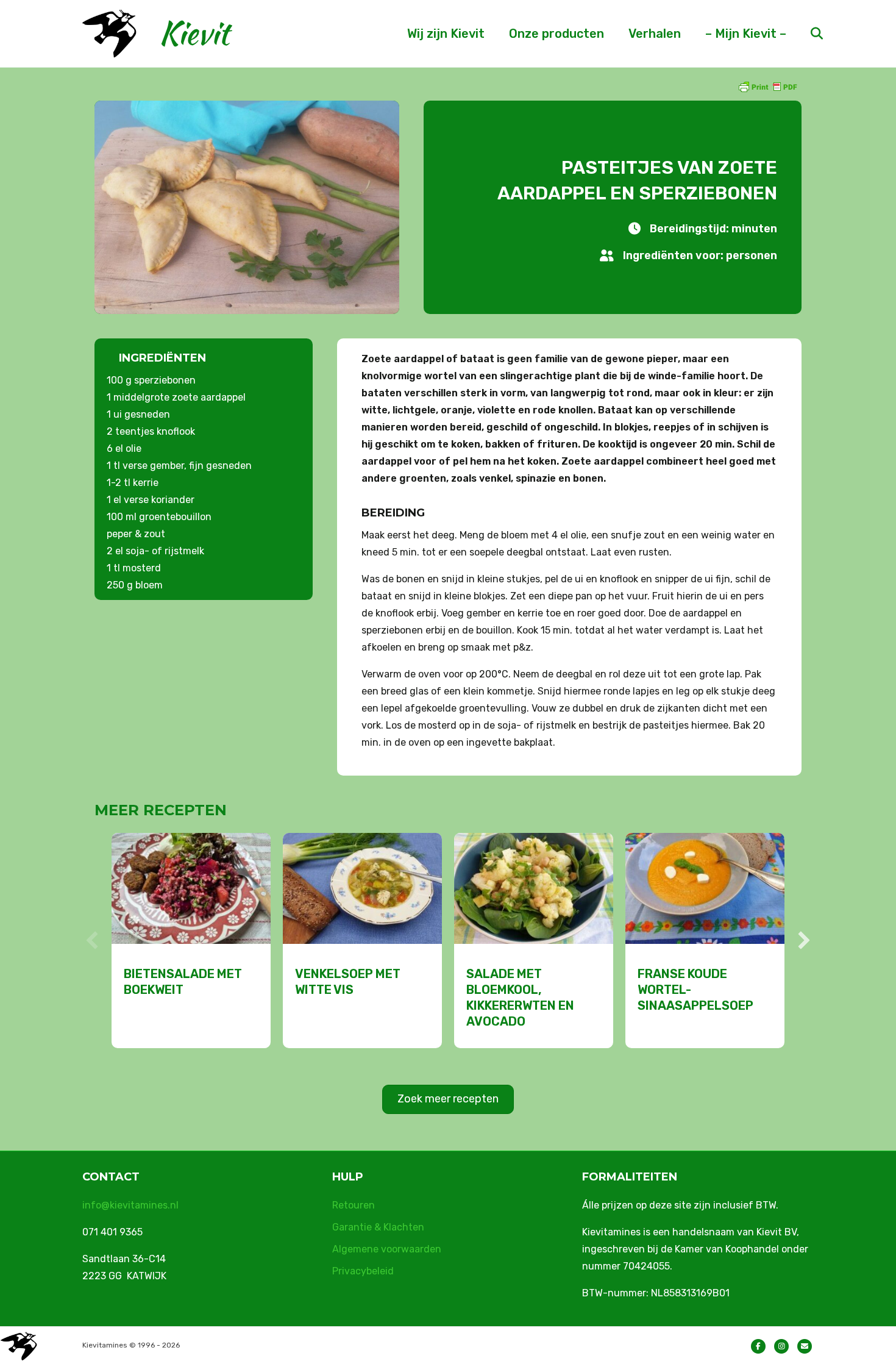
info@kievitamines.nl (130, 1205)
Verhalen (654, 33)
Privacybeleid (363, 1271)
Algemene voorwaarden (386, 1249)
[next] (804, 940)
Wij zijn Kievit (446, 33)
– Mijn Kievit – (745, 33)
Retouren (353, 1205)
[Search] (806, 34)
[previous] (92, 940)
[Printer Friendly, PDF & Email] (767, 86)
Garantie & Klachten (378, 1227)
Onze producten (556, 33)
